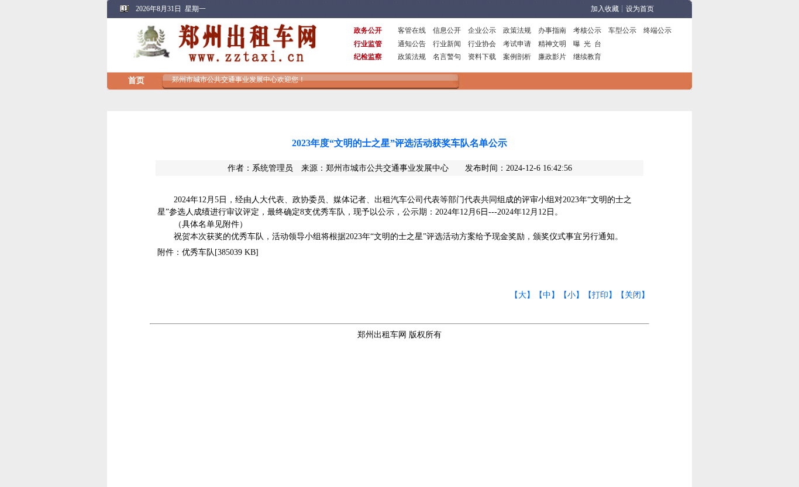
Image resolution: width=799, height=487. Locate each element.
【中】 (547, 295)
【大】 (522, 295)
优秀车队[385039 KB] (220, 252)
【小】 (571, 295)
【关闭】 (633, 295)
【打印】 (600, 295)
